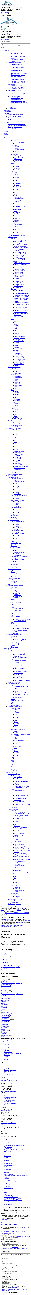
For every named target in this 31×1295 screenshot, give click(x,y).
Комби (16, 821)
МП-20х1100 (18, 452)
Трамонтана (17, 162)
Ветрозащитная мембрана (18, 729)
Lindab (13, 601)
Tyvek (16, 711)
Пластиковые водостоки (18, 75)
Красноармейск (8, 1162)
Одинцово (7, 1178)
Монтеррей (17, 156)
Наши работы (8, 119)
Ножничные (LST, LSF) (21, 694)
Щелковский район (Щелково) (13, 1200)
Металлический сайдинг (18, 101)
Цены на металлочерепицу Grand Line (12, 994)
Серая (16, 221)
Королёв (6, 1160)
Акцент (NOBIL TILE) (21, 249)
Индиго (13, 919)
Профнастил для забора (18, 104)
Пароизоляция (15, 719)
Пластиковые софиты (17, 79)
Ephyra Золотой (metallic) (8, 965)
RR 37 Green (4, 962)
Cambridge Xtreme (19, 338)
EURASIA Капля (19, 266)
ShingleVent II (15, 705)
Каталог (6, 50)
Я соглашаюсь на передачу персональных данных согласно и (15, 1248)
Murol (12, 604)
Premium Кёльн (18, 286)
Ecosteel (16, 208)
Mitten (13, 618)
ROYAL (16, 396)
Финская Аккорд (19, 292)
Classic (16, 148)
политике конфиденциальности (10, 1247)
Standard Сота (18, 267)
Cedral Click (14, 902)
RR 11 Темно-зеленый (7, 960)
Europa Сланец (18, 273)
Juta (15, 709)
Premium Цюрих (19, 287)
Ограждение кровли (17, 65)
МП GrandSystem (19, 598)
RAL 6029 (4, 954)
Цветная (16, 232)
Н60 (15, 445)
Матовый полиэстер (20, 197)
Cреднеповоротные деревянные (20, 661)
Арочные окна (18, 667)
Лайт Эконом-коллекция (21, 806)
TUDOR (16, 391)
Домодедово (7, 1148)
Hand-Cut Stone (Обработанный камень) (21, 848)
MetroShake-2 (18, 379)
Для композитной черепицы (19, 495)
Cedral (13, 901)
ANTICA (17, 393)
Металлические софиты (18, 81)
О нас (5, 105)
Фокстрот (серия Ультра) (21, 307)
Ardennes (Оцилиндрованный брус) (22, 785)
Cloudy (16, 191)
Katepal (13, 319)
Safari (16, 189)
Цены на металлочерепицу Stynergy (11, 983)
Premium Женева (19, 278)
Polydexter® (17, 212)
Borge (16, 480)
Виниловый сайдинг (17, 98)
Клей (12, 757)
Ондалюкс (14, 422)
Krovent (13, 703)
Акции (6, 131)
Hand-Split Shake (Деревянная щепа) (20, 864)
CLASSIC (17, 400)
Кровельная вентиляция (18, 91)
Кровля (10, 52)
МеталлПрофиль (19, 481)
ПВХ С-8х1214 (18, 471)
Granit (16, 203)
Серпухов (7, 1186)
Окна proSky (18, 674)
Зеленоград (7, 1153)
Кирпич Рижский (19, 819)
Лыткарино (7, 1169)
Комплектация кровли (14, 90)
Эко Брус (17, 887)
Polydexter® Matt (19, 214)
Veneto (16, 413)
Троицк (6, 1192)
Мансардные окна (16, 85)
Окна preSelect (18, 673)
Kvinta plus (17, 152)
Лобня (6, 1168)
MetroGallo (17, 383)
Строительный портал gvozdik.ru (20, 1236)
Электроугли (8, 1204)
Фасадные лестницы (17, 70)
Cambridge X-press (19, 336)
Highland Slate (18, 354)
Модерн (16, 146)
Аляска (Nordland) (19, 260)
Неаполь (16, 823)
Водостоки (11, 72)
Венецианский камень (21, 815)
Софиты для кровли (13, 78)
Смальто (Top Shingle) (20, 241)
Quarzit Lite (17, 200)
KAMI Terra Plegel (16, 419)
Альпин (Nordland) (19, 258)
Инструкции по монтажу (15, 127)
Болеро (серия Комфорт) (21, 293)
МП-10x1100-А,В (19, 451)
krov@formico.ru (5, 12)
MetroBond (17, 376)
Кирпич (16, 832)
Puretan (16, 182)
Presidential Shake (19, 364)
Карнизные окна (19, 668)
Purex (16, 195)
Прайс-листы (8, 111)
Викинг (16, 174)
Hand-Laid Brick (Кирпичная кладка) (20, 845)
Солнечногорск (8, 1188)
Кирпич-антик (18, 835)
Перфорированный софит (22, 628)
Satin (15, 211)
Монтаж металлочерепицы (15, 114)
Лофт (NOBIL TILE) (20, 246)
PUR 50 (16, 201)
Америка (27, 920)
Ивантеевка (7, 1156)
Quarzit (16, 192)
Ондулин (13, 58)
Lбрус (16, 894)
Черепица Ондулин (16, 425)
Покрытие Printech (19, 641)
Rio (15, 411)
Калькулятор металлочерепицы (13, 121)
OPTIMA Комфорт (19, 654)
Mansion (16, 333)
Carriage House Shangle (21, 357)
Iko (12, 335)
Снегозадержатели (16, 64)
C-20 (15, 440)
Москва (6, 1172)
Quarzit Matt (17, 205)
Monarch (16, 345)
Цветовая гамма (15, 217)
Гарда (16, 143)
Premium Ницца (19, 283)
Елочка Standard (19, 793)
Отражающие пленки (17, 740)
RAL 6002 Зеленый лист (8, 957)
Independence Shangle (20, 356)
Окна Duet (17, 670)
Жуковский (7, 1151)
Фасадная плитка (19, 833)
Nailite (13, 842)
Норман (16, 177)
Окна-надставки (19, 676)
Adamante (17, 168)
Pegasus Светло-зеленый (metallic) (10, 967)
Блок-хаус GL (18, 888)
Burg (15, 878)
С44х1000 (17, 462)
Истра (6, 1157)
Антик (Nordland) (19, 255)
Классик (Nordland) (20, 253)
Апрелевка (7, 1139)
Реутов (6, 1183)
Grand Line (14, 145)
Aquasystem (14, 647)
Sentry (16, 778)
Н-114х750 (17, 457)
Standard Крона (18, 272)
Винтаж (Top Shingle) (20, 240)
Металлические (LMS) (21, 693)
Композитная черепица (18, 56)
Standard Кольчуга (19, 270)
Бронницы (7, 1144)
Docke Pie (14, 261)
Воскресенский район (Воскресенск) (15, 1145)
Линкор (13, 613)
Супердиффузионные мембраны (20, 734)
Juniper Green (4, 959)
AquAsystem (14, 588)
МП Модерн (18, 596)
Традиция (17, 370)
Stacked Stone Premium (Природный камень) (20, 854)
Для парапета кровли (17, 530)
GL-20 (16, 434)
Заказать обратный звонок (8, 17)
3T (15, 330)
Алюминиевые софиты (18, 82)
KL (15, 321)
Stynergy (13, 140)
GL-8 (15, 431)
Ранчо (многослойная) (21, 309)
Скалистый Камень (20, 829)
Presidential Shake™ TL (21, 362)
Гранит (16, 838)
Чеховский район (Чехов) (11, 1197)
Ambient (16, 331)
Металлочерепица (16, 53)
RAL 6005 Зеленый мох (8, 956)
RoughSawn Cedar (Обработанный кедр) (20, 867)
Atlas (15, 188)
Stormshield (17, 339)
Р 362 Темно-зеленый (7, 964)
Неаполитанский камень (21, 813)
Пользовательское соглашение (9, 1224)
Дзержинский (8, 1147)
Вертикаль (17, 891)
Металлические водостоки (19, 73)
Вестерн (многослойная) (21, 313)
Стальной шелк (19, 198)
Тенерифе (20, 922)
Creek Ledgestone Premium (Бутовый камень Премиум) (22, 861)
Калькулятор (14, 234)
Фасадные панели (16, 99)
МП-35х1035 (18, 463)
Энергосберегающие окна (22, 680)
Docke (13, 607)
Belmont (16, 365)
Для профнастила (16, 507)
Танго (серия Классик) (21, 302)
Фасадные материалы (14, 96)
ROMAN (17, 399)
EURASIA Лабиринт (20, 264)
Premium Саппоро (19, 284)
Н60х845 (17, 460)
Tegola (13, 238)
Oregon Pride (18, 777)
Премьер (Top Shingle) (20, 244)
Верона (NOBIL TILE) (21, 247)
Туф (15, 824)
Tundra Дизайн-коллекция (22, 804)
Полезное (7, 122)
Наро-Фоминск (8, 1174)
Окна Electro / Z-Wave (20, 671)
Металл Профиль (16, 154)
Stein (15, 879)
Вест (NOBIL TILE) (20, 250)
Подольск (7, 1180)
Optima (16, 484)
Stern (15, 875)
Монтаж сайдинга (13, 117)
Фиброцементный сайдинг (19, 102)
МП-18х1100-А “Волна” (21, 466)
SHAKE (16, 394)
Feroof (13, 408)
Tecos (12, 622)
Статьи (10, 130)
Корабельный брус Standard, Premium (19, 791)
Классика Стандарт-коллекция (20, 799)
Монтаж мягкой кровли (14, 116)
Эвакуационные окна (20, 679)
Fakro (12, 659)
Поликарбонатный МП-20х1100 (19, 468)
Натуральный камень (20, 787)
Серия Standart (18, 608)
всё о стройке (26, 1227)
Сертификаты (12, 128)
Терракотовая (18, 224)
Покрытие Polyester (20, 639)
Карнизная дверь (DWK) (21, 689)
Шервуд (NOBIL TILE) (21, 252)
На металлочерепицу (17, 478)
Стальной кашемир (20, 206)
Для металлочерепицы (17, 521)
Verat (12, 605)
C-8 (15, 439)
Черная (16, 227)
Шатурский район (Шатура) (12, 1198)
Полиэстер (17, 178)
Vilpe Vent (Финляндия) (18, 700)
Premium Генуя (18, 279)
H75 (15, 446)
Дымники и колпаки (17, 87)
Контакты (7, 134)
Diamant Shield (18, 348)
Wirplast (13, 699)
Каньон (16, 836)
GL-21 (16, 436)
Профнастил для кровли (18, 59)
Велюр (16, 175)
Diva (15, 416)
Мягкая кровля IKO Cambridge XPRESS (17, 913)
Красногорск (8, 1163)
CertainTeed (14, 350)
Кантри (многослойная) (21, 310)
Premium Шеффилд (20, 281)
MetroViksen (18, 382)
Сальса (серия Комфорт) (21, 295)
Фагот (16, 839)
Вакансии (10, 107)
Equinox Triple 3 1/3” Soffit (22, 619)
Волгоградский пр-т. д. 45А (9, 1080)
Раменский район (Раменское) (13, 1181)
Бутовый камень (19, 841)
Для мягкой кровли (16, 488)
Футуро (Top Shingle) (20, 243)
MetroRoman (18, 377)
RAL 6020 (4, 968)
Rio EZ (16, 414)
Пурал (16, 172)
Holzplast (13, 627)
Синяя (16, 226)
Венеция (17, 826)
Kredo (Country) (19, 149)
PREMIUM (17, 656)
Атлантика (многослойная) (22, 318)
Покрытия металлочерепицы (16, 124)
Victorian (16, 347)
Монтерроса (18, 160)
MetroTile (13, 374)
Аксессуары (11, 84)
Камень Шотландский (20, 816)
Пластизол (17, 186)
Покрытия (14, 171)
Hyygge (16, 169)
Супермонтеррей (19, 142)
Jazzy (15, 324)
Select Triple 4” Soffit (20, 621)
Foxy (15, 327)
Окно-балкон (18, 677)
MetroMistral (18, 387)
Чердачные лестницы (17, 88)
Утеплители (14, 95)
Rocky (16, 325)
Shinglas (13, 289)
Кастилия (7, 919)
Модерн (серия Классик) (21, 296)
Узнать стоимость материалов (11, 1292)
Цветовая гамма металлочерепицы (18, 125)
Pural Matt (17, 180)
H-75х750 (17, 455)
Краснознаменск (9, 1165)
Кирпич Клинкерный (20, 827)
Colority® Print (18, 209)
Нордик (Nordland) (19, 257)
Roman (16, 405)
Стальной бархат (19, 183)
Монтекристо (18, 159)
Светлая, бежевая (19, 231)
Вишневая (17, 229)
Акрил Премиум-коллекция (19, 802)
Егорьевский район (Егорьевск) (13, 1150)
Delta (15, 715)
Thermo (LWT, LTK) (20, 691)
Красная (16, 220)
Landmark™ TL (19, 361)
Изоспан (16, 712)
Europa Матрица (19, 275)
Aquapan (16, 388)
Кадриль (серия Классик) (21, 298)
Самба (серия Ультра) (20, 305)
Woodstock (17, 896)
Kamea (16, 151)
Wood (16, 410)
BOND (16, 397)
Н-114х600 (17, 458)
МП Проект (17, 595)
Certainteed (14, 807)
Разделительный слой (17, 746)
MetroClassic (18, 380)
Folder (16, 714)
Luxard (13, 402)
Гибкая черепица (16, 55)
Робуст (16, 371)
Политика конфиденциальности (10, 1222)
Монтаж (6, 113)
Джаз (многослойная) (20, 312)
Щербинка (7, 1201)
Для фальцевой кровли (17, 500)
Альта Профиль (15, 810)
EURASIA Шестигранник (22, 263)
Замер (6, 133)
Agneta (16, 194)
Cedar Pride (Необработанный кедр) (21, 871)
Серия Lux (17, 610)
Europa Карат (18, 276)
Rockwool (14, 771)
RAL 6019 (4, 953)
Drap (15, 215)
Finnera (16, 166)
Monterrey (17, 165)
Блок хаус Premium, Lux (21, 795)
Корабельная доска (19, 890)
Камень (16, 830)
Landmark (17, 353)
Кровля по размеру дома (18, 61)
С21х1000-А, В (18, 454)
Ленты (13, 749)
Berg (15, 876)
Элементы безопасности (15, 62)
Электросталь (8, 1203)
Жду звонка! (6, 1251)
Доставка (7, 110)
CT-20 (16, 351)
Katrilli (16, 322)
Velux (12, 651)
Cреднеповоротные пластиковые (20, 664)
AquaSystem (14, 637)
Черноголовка (8, 1195)
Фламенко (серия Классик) (22, 304)
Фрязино (6, 1194)
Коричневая (17, 218)
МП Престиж (18, 593)
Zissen (16, 417)
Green (2, 970)
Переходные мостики (17, 67)
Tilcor (12, 390)
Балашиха (7, 1142)
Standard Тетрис (19, 269)
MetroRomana (18, 385)
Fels (15, 881)
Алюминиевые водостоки (18, 76)
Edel (15, 882)
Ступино (6, 1190)
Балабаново (7, 1141)
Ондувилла (14, 426)
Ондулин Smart (15, 423)
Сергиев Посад (8, 1185)
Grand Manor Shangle (20, 359)
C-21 (15, 442)
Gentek (13, 645)
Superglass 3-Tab (19, 341)
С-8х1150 (17, 449)
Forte (15, 328)
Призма (16, 185)
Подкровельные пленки (18, 93)
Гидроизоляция (15, 708)
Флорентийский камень (21, 812)
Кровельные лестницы (17, 69)
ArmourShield (18, 344)
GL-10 (16, 432)
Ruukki (13, 163)
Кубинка (6, 1166)
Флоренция (17, 373)
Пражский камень (19, 818)
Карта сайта (4, 1219)
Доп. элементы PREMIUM (22, 657)
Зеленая (16, 223)
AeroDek (13, 368)
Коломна (6, 1159)
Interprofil (13, 472)
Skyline (16, 342)
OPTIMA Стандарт (20, 653)
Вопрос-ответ (12, 108)
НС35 (16, 443)
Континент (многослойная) (19, 315)
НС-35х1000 (18, 465)
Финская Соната (19, 290)
